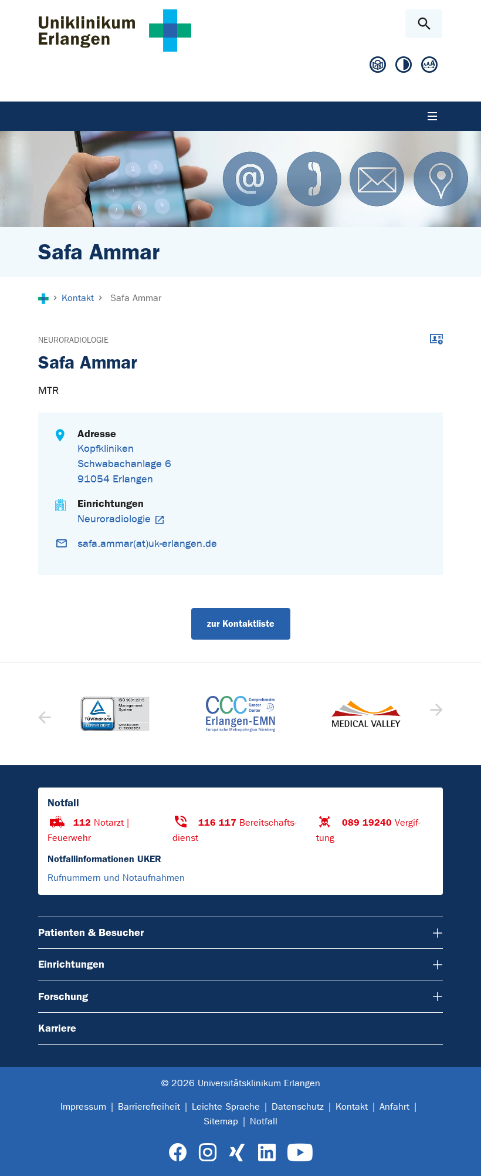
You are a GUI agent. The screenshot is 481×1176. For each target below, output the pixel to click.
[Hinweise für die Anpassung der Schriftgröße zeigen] (429, 65)
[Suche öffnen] (423, 23)
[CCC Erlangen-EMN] (240, 714)
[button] (435, 713)
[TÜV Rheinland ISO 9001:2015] (115, 714)
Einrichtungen (71, 964)
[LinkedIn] (267, 1153)
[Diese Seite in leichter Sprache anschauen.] (378, 65)
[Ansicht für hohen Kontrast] (403, 65)
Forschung (63, 996)
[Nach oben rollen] (462, 1156)
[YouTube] (300, 1153)
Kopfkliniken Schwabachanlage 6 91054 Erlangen (124, 463)
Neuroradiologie (73, 340)
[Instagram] (207, 1153)
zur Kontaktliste (241, 623)
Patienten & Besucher (91, 932)
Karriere (57, 1028)
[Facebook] (178, 1153)
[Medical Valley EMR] (366, 714)
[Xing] (237, 1153)
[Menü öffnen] (432, 116)
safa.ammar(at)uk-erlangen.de (147, 544)
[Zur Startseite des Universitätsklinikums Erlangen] (115, 30)
